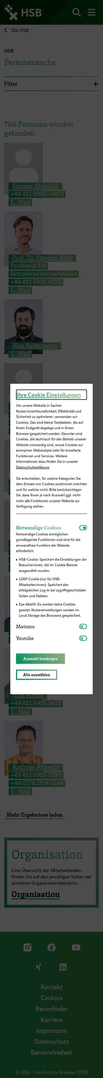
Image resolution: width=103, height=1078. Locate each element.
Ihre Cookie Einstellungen (49, 394)
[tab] (47, 527)
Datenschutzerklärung (32, 467)
